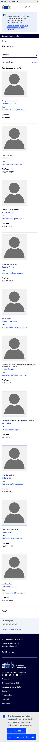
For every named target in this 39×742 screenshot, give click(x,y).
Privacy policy (7, 695)
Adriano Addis (7, 158)
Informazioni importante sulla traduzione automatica (17, 28)
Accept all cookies (16, 731)
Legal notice (6, 699)
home (5, 41)
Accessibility (6, 703)
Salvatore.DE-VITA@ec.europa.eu (14, 110)
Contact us (6, 679)
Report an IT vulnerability (11, 683)
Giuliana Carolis (8, 478)
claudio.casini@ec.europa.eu (12, 538)
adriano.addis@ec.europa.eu (12, 164)
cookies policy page (15, 719)
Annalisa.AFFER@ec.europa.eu (13, 219)
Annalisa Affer (7, 212)
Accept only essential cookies (21, 737)
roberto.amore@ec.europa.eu (12, 273)
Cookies (5, 691)
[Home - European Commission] (6, 6)
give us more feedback (12, 629)
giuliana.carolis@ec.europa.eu (12, 484)
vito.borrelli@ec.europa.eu (11, 430)
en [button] (25, 6)
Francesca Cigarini (9, 587)
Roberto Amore (8, 267)
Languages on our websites (12, 687)
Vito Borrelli (6, 423)
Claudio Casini (7, 532)
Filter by (5, 55)
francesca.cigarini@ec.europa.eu (13, 593)
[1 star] (4, 624)
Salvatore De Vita (9, 104)
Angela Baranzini (8, 369)
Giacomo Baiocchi (9, 321)
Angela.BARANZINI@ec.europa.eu (14, 375)
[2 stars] (6, 624)
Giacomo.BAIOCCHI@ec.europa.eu (15, 327)
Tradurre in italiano (13, 26)
